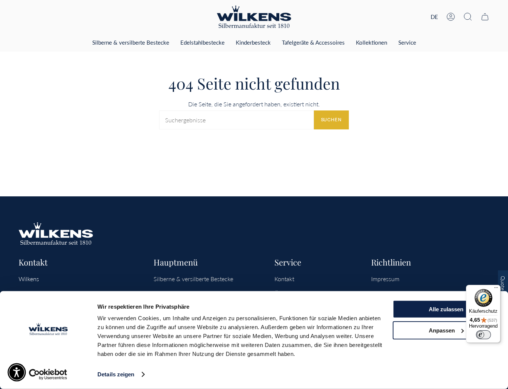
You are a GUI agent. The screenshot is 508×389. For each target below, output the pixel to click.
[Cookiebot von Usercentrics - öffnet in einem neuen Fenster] (48, 374)
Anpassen (442, 330)
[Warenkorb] (484, 16)
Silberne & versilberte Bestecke (193, 278)
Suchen (331, 119)
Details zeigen (115, 374)
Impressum (385, 278)
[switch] (483, 334)
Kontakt (284, 278)
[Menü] (496, 289)
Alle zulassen (446, 309)
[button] (467, 16)
